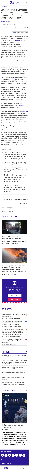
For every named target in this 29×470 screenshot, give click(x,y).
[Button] (8, 28)
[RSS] (20, 455)
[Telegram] (14, 468)
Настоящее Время (5, 21)
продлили (25, 111)
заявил (14, 79)
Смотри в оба (8, 390)
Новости (4, 7)
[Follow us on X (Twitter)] (5, 455)
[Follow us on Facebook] (2, 455)
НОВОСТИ (6, 352)
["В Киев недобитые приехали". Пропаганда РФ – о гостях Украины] (14, 408)
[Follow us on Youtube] (9, 455)
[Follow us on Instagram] (13, 455)
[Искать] (23, 468)
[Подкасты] (23, 455)
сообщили (22, 105)
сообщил (18, 40)
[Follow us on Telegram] (16, 455)
